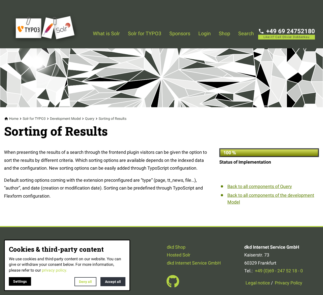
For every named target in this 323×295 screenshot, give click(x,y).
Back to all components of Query (259, 186)
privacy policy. (54, 270)
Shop (224, 33)
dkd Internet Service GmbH (194, 263)
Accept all (113, 282)
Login (204, 33)
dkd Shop (176, 247)
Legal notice (258, 282)
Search (246, 33)
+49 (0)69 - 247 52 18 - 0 (279, 270)
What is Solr (106, 33)
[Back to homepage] (48, 24)
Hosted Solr (178, 254)
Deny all (85, 282)
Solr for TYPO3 (144, 33)
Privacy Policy (288, 282)
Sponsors (179, 33)
